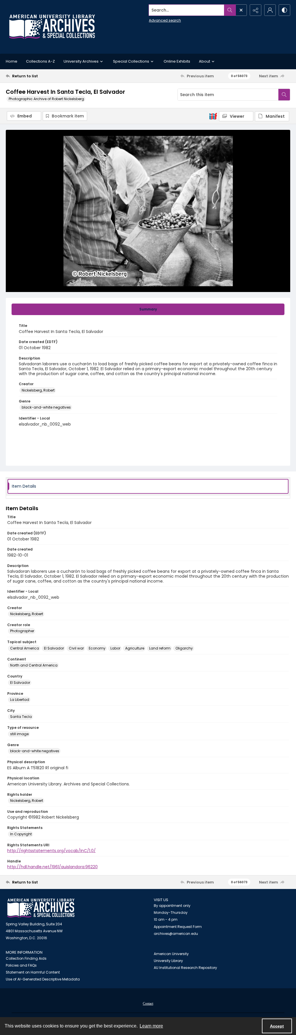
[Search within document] (284, 94)
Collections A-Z (40, 61)
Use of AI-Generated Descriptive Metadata (43, 979)
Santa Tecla (21, 716)
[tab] (148, 309)
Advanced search (165, 20)
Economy (97, 648)
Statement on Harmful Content (33, 972)
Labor (115, 648)
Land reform (160, 648)
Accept (277, 1026)
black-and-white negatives (46, 407)
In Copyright (21, 834)
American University (171, 953)
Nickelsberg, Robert (38, 390)
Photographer (22, 630)
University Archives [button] (81, 61)
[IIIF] (213, 116)
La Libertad (19, 699)
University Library (168, 960)
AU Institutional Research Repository (185, 967)
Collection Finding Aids (26, 958)
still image (19, 733)
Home (11, 61)
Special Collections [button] (131, 61)
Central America (24, 648)
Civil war (76, 648)
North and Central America (34, 665)
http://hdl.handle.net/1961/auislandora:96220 (52, 867)
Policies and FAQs (21, 965)
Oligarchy (184, 648)
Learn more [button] (151, 1025)
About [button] (204, 61)
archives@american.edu (176, 933)
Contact (148, 1004)
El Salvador (54, 648)
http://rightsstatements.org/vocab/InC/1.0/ (51, 851)
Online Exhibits (177, 61)
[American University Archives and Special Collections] (41, 908)
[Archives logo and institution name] (52, 27)
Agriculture (134, 648)
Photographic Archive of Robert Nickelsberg (46, 98)
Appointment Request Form (178, 926)
